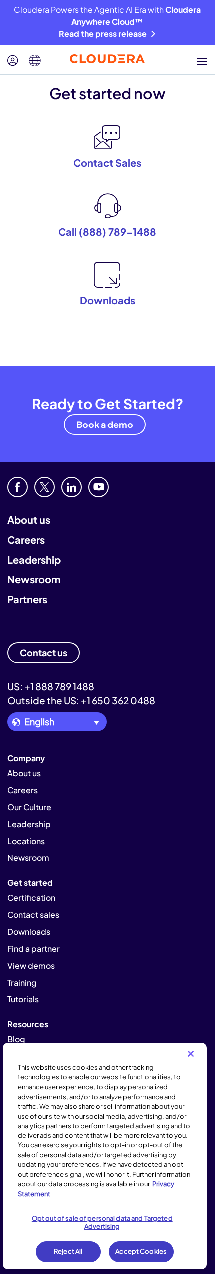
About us (29, 519)
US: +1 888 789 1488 (51, 686)
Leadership (34, 559)
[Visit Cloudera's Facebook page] (18, 487)
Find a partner (34, 948)
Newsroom (34, 579)
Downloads (29, 931)
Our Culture (30, 807)
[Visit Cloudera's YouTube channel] (98, 487)
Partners (28, 599)
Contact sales (34, 914)
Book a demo (105, 424)
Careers (26, 539)
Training (22, 982)
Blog (17, 1039)
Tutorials (23, 999)
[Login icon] (13, 61)
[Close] (191, 1054)
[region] (105, 1156)
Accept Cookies (141, 1251)
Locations (26, 841)
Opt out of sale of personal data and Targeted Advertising (102, 1222)
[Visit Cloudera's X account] (44, 487)
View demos (31, 965)
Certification (32, 897)
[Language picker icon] (35, 61)
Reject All (68, 1251)
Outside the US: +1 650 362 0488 (82, 700)
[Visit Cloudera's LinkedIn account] (72, 487)
